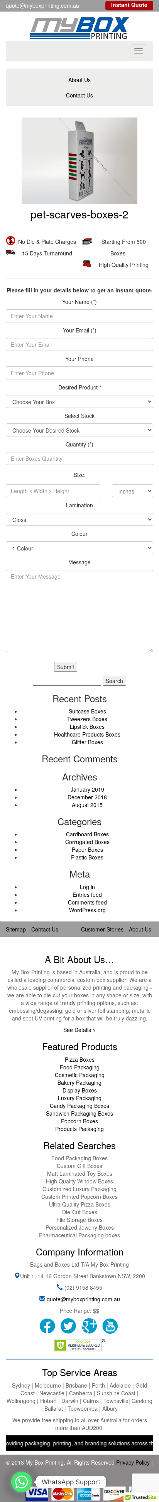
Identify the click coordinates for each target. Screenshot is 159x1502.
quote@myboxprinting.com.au (83, 1299)
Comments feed (87, 902)
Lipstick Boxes (87, 726)
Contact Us (79, 95)
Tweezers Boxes (87, 719)
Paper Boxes (87, 849)
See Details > (79, 1030)
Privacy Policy (133, 1462)
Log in (87, 887)
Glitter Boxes (87, 742)
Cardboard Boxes (87, 834)
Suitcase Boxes (87, 711)
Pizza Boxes (80, 1059)
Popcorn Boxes (79, 1121)
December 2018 (87, 797)
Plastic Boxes (87, 857)
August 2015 (87, 805)
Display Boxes (80, 1090)
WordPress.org (87, 910)
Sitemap (16, 929)
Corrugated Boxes (87, 842)
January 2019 (87, 789)
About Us (79, 80)
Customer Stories (102, 929)
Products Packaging (79, 1129)
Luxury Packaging (79, 1098)
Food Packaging (80, 1067)
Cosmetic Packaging (80, 1075)
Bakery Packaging (79, 1082)
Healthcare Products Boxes (87, 734)
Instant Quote (129, 4)
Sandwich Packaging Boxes (79, 1113)
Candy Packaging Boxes (79, 1105)
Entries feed (87, 894)
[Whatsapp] (21, 1482)
